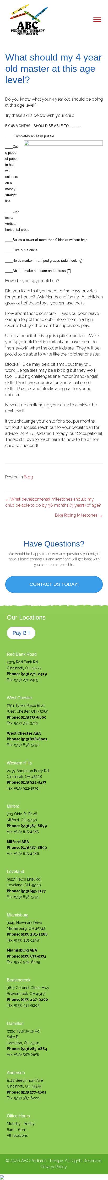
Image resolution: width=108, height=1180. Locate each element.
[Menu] (97, 19)
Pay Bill (21, 633)
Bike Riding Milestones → (79, 515)
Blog (28, 476)
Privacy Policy (54, 1166)
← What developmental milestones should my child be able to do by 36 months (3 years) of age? (53, 502)
